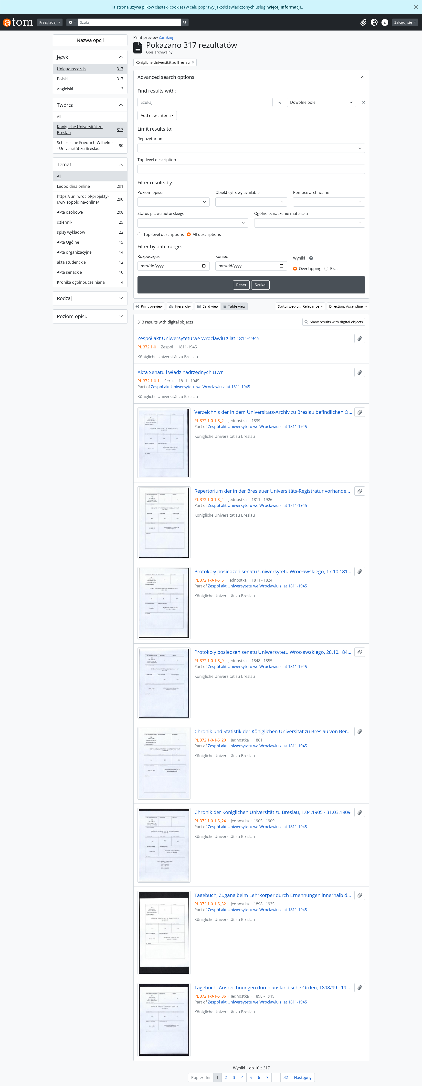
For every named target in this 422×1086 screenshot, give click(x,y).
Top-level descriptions (163, 234)
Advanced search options (165, 77)
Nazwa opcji (90, 40)
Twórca (65, 105)
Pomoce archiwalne (311, 192)
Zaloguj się (403, 22)
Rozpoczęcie (148, 256)
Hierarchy (182, 306)
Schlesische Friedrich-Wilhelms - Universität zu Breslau (90, 145)
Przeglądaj (48, 22)
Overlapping (310, 268)
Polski (90, 80)
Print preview (151, 306)
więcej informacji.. (285, 7)
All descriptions (207, 234)
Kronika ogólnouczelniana (90, 283)
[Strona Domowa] (20, 22)
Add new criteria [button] (156, 115)
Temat (64, 164)
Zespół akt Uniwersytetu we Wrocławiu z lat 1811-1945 (198, 338)
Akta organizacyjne (90, 253)
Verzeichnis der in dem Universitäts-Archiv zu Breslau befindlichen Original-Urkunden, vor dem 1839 (273, 412)
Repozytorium (150, 138)
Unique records (90, 70)
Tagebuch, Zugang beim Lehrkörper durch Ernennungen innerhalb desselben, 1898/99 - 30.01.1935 (273, 895)
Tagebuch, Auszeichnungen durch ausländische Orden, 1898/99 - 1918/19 (273, 988)
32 (286, 1077)
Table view (236, 306)
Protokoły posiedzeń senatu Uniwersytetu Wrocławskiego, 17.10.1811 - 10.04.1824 (273, 571)
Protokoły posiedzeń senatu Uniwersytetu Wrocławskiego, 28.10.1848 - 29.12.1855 (273, 652)
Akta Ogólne (90, 243)
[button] (363, 22)
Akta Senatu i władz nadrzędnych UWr (180, 372)
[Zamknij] (416, 7)
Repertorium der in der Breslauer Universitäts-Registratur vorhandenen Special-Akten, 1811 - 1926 (273, 491)
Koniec (221, 256)
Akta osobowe (90, 213)
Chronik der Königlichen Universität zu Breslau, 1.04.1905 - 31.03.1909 (272, 812)
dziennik (90, 223)
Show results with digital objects (336, 322)
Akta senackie (90, 273)
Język (62, 57)
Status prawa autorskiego (161, 213)
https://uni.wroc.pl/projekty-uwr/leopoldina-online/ (90, 199)
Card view (210, 306)
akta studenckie (90, 263)
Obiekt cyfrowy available (237, 192)
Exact (335, 268)
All (59, 116)
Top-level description (156, 159)
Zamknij (166, 37)
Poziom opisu (72, 316)
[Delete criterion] (363, 102)
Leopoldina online (90, 187)
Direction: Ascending (346, 306)
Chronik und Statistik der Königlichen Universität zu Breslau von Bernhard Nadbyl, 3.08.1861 (273, 731)
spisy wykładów (90, 233)
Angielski (90, 90)
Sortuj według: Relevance (299, 306)
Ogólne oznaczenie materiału (281, 213)
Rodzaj (64, 298)
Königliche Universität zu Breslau (90, 129)
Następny (303, 1077)
